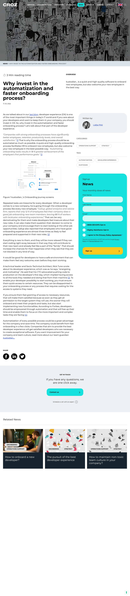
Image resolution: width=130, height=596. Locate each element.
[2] (48, 234)
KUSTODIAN (83, 165)
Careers (100, 5)
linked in (14, 356)
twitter (22, 356)
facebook (6, 356)
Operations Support (87, 146)
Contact (110, 5)
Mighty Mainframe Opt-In (98, 230)
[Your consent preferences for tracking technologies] (126, 592)
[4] (26, 315)
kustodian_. (9, 338)
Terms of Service (94, 241)
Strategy (105, 146)
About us (90, 5)
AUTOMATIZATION (85, 160)
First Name (87, 195)
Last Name (87, 205)
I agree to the (104, 235)
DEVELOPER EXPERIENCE (107, 160)
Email (85, 214)
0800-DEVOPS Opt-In (96, 225)
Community (71, 5)
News (81, 5)
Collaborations (44, 5)
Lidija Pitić (98, 125)
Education (58, 5)
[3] (69, 277)
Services (31, 5)
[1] (17, 140)
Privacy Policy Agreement (110, 235)
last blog (33, 114)
